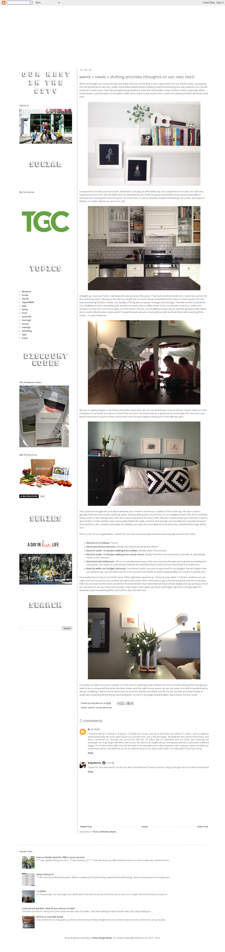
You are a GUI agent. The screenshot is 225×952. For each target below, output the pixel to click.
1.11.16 (110, 762)
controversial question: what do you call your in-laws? (48, 908)
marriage (26, 320)
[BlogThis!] (122, 703)
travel (25, 338)
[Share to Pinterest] (132, 703)
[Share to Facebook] (128, 703)
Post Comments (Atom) (104, 831)
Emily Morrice (94, 762)
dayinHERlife (28, 302)
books (25, 295)
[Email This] (118, 703)
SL (89, 729)
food (24, 312)
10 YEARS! (41, 891)
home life (26, 316)
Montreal (107, 707)
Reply (90, 752)
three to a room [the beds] (49, 916)
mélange (26, 327)
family (25, 309)
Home (145, 826)
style (24, 334)
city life (91, 707)
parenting (27, 330)
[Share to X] (125, 703)
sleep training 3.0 (44, 874)
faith (24, 305)
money (98, 707)
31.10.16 (95, 729)
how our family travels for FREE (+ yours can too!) (60, 857)
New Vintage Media (102, 937)
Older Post (202, 826)
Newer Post (86, 826)
